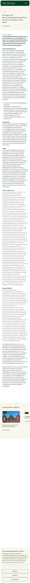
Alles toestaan (15, 579)
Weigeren (15, 571)
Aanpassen (15, 575)
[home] (8, 3)
